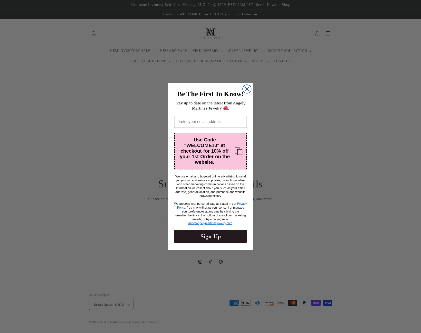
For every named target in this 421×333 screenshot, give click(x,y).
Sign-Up (211, 236)
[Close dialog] (247, 89)
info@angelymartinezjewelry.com (210, 223)
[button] (210, 151)
